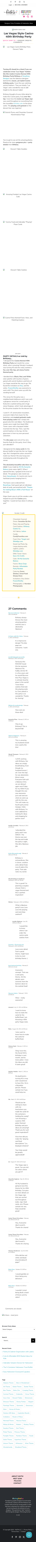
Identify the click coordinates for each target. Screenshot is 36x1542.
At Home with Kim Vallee (15, 636)
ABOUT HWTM (17, 1476)
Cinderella (19, 1394)
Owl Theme (20, 1428)
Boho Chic (16, 1390)
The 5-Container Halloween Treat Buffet (18, 1367)
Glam (5, 1409)
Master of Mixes (17, 1417)
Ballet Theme (17, 1387)
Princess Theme (19, 1432)
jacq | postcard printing (14, 965)
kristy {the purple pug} (14, 853)
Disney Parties (21, 1402)
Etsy (21, 386)
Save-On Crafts (18, 556)
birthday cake (18, 103)
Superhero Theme (20, 1440)
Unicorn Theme (8, 1443)
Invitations (6, 1417)
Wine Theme (29, 1443)
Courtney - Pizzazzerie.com (16, 944)
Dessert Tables (17, 1398)
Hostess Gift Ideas (9, 1413)
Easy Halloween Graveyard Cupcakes (16, 1372)
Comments (17, 42)
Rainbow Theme (21, 1436)
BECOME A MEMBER (21, 5)
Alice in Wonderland (22, 1383)
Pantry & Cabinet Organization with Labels (18, 1352)
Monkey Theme (29, 1424)
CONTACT (17, 1483)
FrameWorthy (13, 388)
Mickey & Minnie (8, 1424)
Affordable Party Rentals (20, 567)
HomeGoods (11, 476)
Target (23, 539)
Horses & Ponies (14, 1409)
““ (17, 488)
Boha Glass (11, 1269)
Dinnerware (28, 1398)
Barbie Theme (28, 1387)
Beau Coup (23, 564)
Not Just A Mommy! (13, 613)
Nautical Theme (8, 1428)
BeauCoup (7, 485)
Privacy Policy (28, 1530)
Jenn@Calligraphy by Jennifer (16, 657)
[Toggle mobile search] (28, 16)
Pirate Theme (7, 1432)
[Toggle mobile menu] (32, 16)
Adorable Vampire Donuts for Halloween (18, 1363)
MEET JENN (17, 1479)
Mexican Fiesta (21, 1421)
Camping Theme (27, 1390)
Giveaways (29, 1405)
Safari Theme (7, 1440)
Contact (23, 1531)
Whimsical (19, 1443)
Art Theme (6, 1387)
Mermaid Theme (8, 1421)
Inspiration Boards (23, 1413)
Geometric (20, 1405)
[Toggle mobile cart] (24, 16)
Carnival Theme (8, 1394)
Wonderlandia (7, 1447)
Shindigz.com (18, 541)
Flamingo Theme (8, 1405)
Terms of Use (15, 1531)
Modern (18, 1424)
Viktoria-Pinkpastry (13, 736)
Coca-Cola (6, 1398)
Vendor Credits (24, 40)
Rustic (31, 1436)
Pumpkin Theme (8, 1436)
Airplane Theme (8, 1383)
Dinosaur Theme (8, 1402)
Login (10, 5)
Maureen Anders (13, 993)
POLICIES (17, 1481)
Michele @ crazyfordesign (15, 705)
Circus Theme (29, 1394)
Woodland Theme (20, 1447)
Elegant (30, 1402)
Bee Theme (7, 1390)
